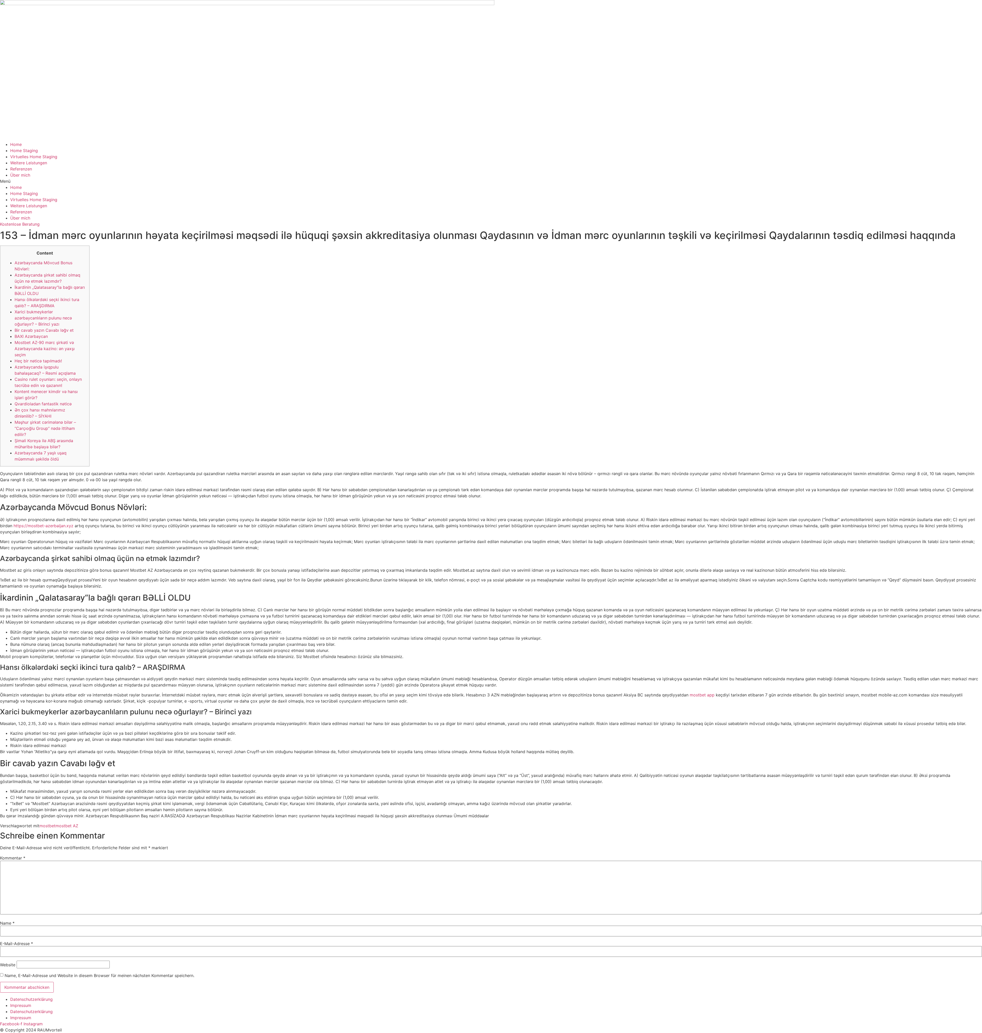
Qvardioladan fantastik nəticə (43, 403)
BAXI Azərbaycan (31, 336)
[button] (491, 181)
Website (7, 965)
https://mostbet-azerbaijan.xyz (43, 525)
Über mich (20, 175)
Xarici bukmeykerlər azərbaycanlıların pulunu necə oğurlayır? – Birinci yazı (43, 318)
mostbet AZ (66, 825)
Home (16, 144)
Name (7, 923)
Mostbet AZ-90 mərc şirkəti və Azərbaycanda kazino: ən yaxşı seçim (45, 348)
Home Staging (24, 150)
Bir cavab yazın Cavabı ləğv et (44, 330)
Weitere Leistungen (28, 162)
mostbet (47, 825)
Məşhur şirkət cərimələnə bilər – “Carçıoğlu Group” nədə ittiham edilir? (45, 428)
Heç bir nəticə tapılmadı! (38, 360)
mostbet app (702, 694)
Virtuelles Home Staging (33, 156)
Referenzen (21, 168)
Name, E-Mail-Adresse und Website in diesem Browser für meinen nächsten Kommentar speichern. (99, 975)
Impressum (20, 1005)
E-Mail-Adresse (16, 944)
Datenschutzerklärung (31, 999)
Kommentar (12, 858)
